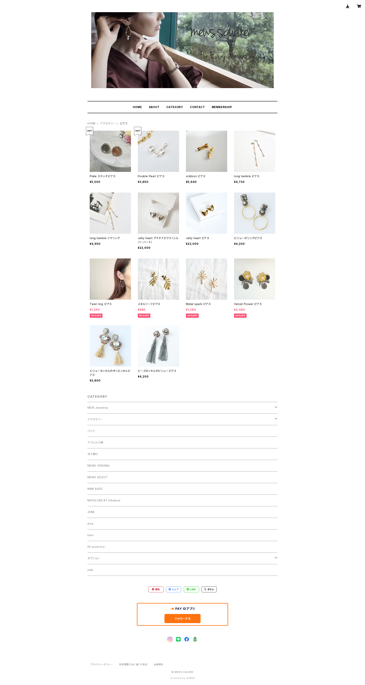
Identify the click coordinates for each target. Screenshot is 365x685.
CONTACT (197, 107)
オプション (93, 558)
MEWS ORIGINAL (98, 465)
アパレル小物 (95, 442)
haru (90, 535)
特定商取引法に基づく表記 (133, 664)
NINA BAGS (95, 488)
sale (90, 569)
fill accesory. (96, 546)
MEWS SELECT (97, 477)
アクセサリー (108, 123)
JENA (91, 512)
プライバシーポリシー (101, 664)
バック (91, 430)
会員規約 (158, 664)
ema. (90, 523)
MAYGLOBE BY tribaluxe (104, 500)
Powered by (178, 678)
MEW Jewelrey (97, 407)
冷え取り (92, 454)
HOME (137, 107)
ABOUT (154, 107)
